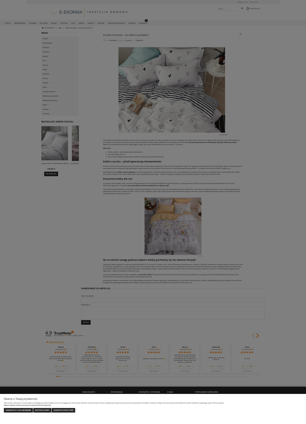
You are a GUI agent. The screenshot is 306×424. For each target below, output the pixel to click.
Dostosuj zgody (42, 410)
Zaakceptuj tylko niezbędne (18, 410)
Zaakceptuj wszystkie (63, 410)
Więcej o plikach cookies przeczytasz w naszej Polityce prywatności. (27, 405)
